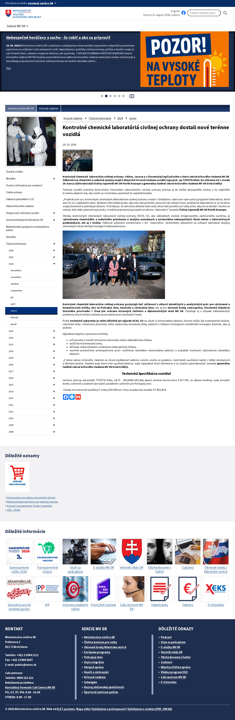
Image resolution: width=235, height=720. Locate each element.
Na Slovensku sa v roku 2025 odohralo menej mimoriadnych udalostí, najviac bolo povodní (69, 40)
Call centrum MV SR (173, 677)
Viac (8, 73)
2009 (11, 425)
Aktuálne (10, 178)
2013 (11, 398)
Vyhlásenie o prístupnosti (109, 709)
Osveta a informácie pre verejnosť (24, 185)
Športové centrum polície (101, 692)
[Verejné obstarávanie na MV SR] (17, 477)
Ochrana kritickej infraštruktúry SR (24, 219)
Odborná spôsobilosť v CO (20, 199)
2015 (11, 384)
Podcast (166, 637)
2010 (11, 418)
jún (12, 297)
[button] (18, 25)
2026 (11, 250)
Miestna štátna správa (175, 667)
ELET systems (66, 709)
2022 (11, 337)
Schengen (90, 682)
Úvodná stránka (14, 171)
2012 (11, 404)
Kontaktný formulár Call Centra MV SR (30, 687)
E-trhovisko (169, 682)
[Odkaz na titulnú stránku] (24, 13)
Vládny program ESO (174, 672)
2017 (11, 371)
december (16, 270)
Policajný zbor (93, 657)
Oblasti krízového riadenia (20, 206)
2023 (11, 331)
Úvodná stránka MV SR (21, 108)
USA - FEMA (13, 510)
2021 (11, 344)
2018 (11, 364)
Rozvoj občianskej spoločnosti (104, 687)
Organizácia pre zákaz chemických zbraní (31, 497)
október (15, 283)
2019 (11, 357)
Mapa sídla (83, 709)
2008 (11, 431)
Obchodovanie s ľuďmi (176, 657)
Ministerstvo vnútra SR (99, 637)
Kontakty (11, 237)
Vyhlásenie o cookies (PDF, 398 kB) (150, 709)
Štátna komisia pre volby (100, 642)
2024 (11, 263)
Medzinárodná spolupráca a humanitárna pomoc (27, 228)
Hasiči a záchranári (96, 672)
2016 (11, 378)
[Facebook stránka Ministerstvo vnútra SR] (183, 13)
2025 (11, 257)
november (16, 277)
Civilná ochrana (14, 192)
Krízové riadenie (48, 108)
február (14, 317)
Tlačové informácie (16, 243)
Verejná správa (94, 667)
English (175, 11)
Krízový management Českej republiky (29, 505)
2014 (11, 391)
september (16, 290)
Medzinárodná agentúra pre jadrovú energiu (32, 501)
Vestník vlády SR (171, 652)
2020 (11, 351)
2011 (11, 411)
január (14, 324)
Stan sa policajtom (173, 642)
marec (14, 310)
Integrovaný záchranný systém (22, 213)
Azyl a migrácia (94, 662)
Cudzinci (166, 662)
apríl (13, 303)
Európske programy (97, 652)
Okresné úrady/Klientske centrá (105, 647)
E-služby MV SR (170, 647)
